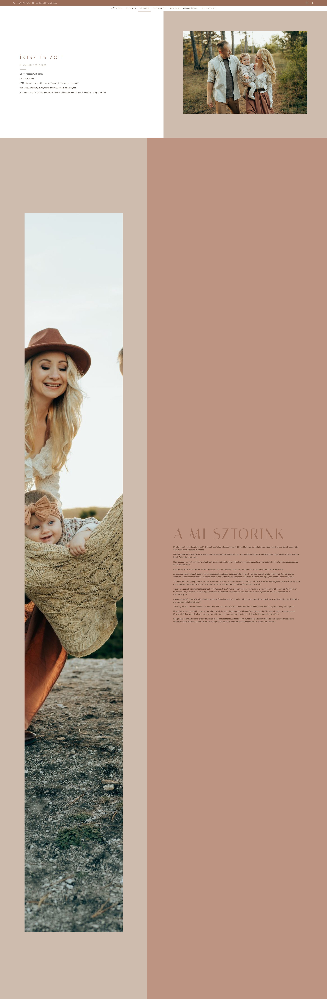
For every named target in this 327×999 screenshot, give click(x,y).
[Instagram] (307, 3)
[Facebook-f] (312, 3)
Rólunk (144, 8)
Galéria (131, 8)
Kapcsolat (209, 8)
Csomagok (159, 8)
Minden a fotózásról (184, 8)
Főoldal (116, 8)
